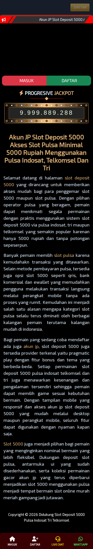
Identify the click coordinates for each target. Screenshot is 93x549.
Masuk (12, 544)
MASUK (26, 80)
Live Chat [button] (58, 544)
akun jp (31, 346)
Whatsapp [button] (81, 544)
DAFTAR (69, 80)
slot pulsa (64, 255)
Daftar (35, 544)
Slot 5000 (13, 443)
